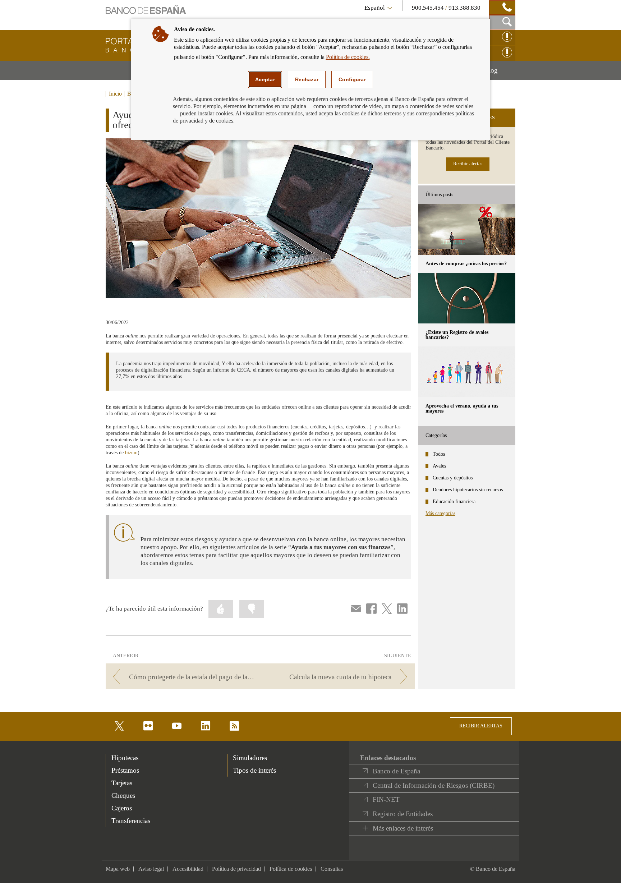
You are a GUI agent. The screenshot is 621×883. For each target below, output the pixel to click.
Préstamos (125, 770)
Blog (499, 73)
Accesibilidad (187, 869)
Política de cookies (291, 869)
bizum (131, 452)
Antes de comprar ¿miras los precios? (466, 263)
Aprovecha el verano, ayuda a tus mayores (462, 408)
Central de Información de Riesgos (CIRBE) (433, 785)
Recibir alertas (467, 163)
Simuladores (250, 758)
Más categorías (440, 513)
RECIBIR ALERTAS (480, 725)
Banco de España (396, 771)
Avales (439, 466)
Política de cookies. (348, 57)
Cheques (123, 795)
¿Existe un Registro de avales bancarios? (457, 335)
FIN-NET (386, 799)
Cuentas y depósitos (453, 477)
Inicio (115, 94)
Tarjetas (121, 783)
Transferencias (130, 820)
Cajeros (121, 808)
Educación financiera (454, 501)
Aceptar (265, 79)
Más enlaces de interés (403, 828)
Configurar (352, 79)
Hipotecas (124, 758)
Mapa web (118, 869)
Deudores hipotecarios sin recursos (468, 489)
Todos (439, 454)
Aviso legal (151, 869)
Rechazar (306, 79)
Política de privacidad (236, 869)
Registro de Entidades (403, 814)
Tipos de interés (254, 770)
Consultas (332, 869)
